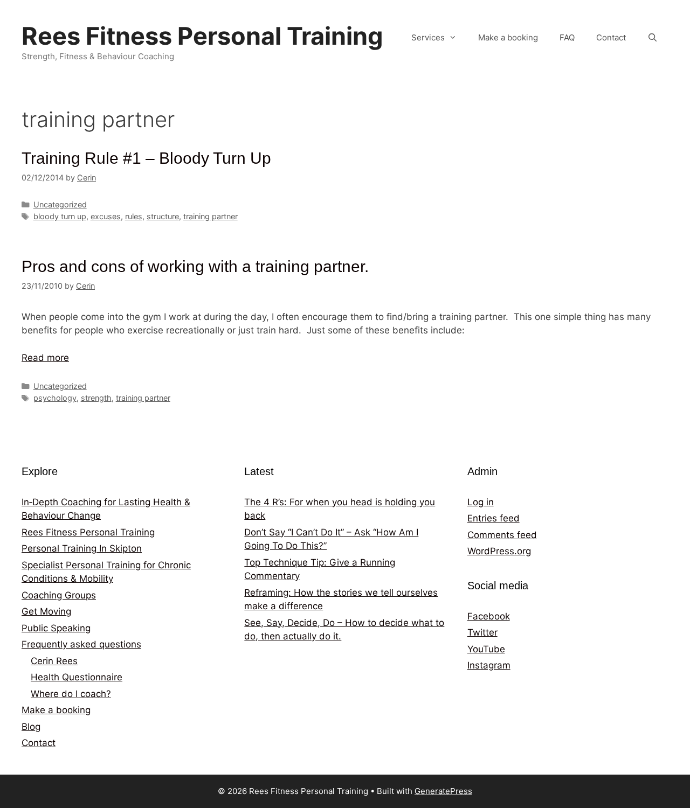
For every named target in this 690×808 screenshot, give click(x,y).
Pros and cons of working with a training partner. (195, 266)
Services (428, 37)
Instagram (488, 665)
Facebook (488, 616)
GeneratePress (443, 791)
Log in (480, 502)
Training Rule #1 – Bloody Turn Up (146, 158)
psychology (55, 397)
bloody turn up (59, 216)
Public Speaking (56, 628)
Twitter (482, 632)
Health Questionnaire (76, 677)
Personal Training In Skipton (82, 548)
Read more (45, 357)
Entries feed (493, 518)
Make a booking (508, 37)
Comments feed (502, 535)
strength (96, 397)
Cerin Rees (54, 661)
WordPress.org (499, 551)
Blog (31, 726)
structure (163, 216)
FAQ (567, 37)
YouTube (486, 649)
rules (133, 216)
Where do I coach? (71, 693)
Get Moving (46, 611)
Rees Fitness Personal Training (202, 36)
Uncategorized (60, 204)
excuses (106, 216)
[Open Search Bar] (652, 38)
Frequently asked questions (81, 644)
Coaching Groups (59, 595)
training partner (210, 216)
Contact (611, 37)
